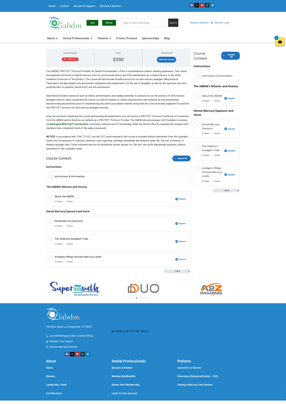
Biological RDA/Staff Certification (69, 124)
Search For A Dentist (189, 367)
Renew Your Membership (125, 384)
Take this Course (166, 60)
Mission (50, 376)
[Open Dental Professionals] (91, 38)
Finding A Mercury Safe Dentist (194, 384)
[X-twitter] (197, 5)
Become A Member (122, 367)
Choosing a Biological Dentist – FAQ (197, 376)
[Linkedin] (212, 5)
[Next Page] (189, 271)
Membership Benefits (124, 376)
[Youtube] (202, 5)
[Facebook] (191, 5)
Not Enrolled (70, 59)
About (49, 367)
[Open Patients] (110, 38)
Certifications (54, 393)
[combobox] (143, 23)
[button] (47, 288)
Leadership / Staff (56, 384)
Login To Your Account (124, 393)
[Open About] (57, 38)
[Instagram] (207, 5)
